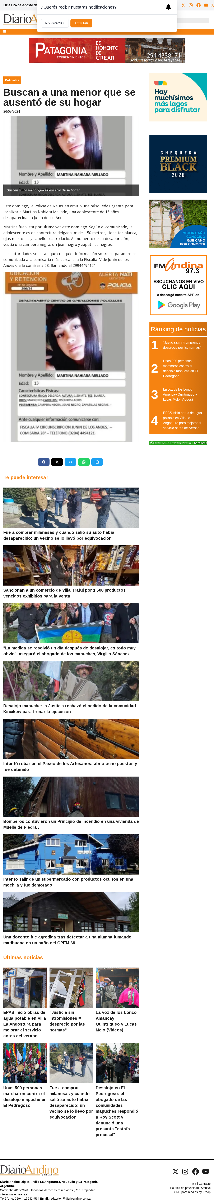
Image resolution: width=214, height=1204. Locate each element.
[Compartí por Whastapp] (84, 462)
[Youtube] (206, 5)
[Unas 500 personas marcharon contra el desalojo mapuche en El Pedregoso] (25, 1063)
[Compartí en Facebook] (44, 462)
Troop (207, 1192)
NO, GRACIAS (54, 23)
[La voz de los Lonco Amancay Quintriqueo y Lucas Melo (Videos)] (117, 988)
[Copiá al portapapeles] (97, 462)
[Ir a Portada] (34, 19)
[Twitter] (183, 5)
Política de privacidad (184, 1188)
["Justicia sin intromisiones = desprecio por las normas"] (71, 988)
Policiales (12, 80)
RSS (193, 1183)
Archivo (206, 1188)
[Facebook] (198, 5)
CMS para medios (186, 1192)
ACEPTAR (81, 23)
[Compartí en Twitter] (57, 462)
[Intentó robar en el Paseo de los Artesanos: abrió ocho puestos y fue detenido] (71, 739)
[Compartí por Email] (70, 462)
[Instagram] (191, 5)
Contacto (205, 1183)
